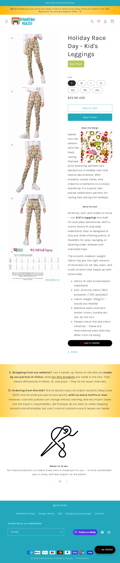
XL (101, 83)
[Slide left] (53, 481)
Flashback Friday (25, 513)
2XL (73, 90)
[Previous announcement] (6, 10)
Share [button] (74, 351)
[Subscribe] (60, 532)
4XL (97, 90)
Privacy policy (82, 558)
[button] (6, 21)
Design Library (46, 513)
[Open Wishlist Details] (99, 21)
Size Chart (75, 64)
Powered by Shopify (63, 558)
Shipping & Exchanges (78, 513)
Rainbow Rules (46, 558)
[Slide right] (66, 481)
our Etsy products (63, 377)
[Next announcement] (113, 10)
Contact (99, 513)
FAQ (60, 513)
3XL (85, 90)
